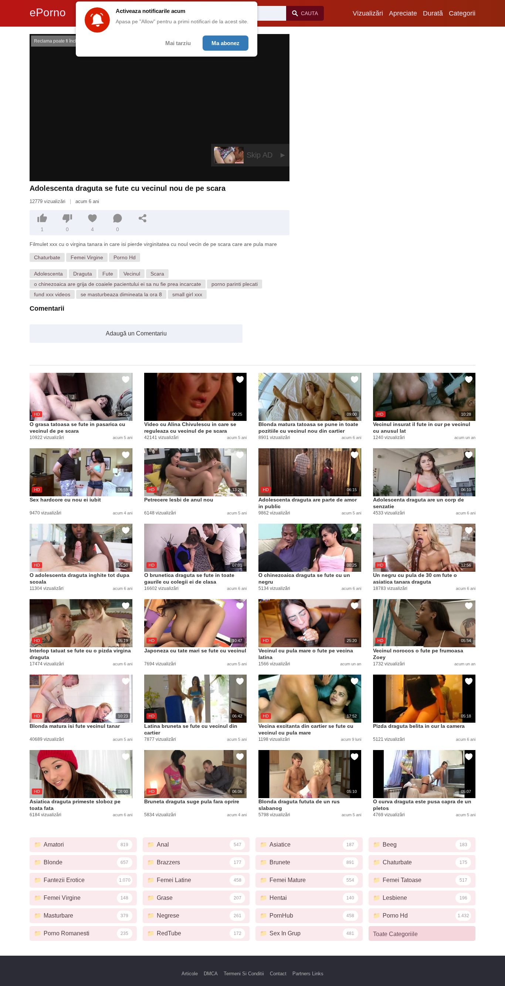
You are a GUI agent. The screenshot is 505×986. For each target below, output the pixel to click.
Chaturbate (47, 257)
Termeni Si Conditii (244, 973)
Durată (433, 13)
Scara (157, 274)
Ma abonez (225, 43)
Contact (278, 973)
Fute (107, 274)
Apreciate (403, 13)
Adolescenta (48, 274)
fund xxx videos (52, 294)
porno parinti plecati (234, 284)
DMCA (211, 973)
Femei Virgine (87, 257)
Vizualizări (368, 13)
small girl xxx (187, 294)
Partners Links (307, 973)
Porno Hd (124, 257)
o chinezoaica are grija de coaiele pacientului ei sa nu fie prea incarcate (117, 284)
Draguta (82, 274)
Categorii (462, 13)
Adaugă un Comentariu (136, 333)
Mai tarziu (178, 43)
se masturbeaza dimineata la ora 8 (121, 294)
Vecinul (131, 274)
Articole (190, 973)
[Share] (142, 218)
